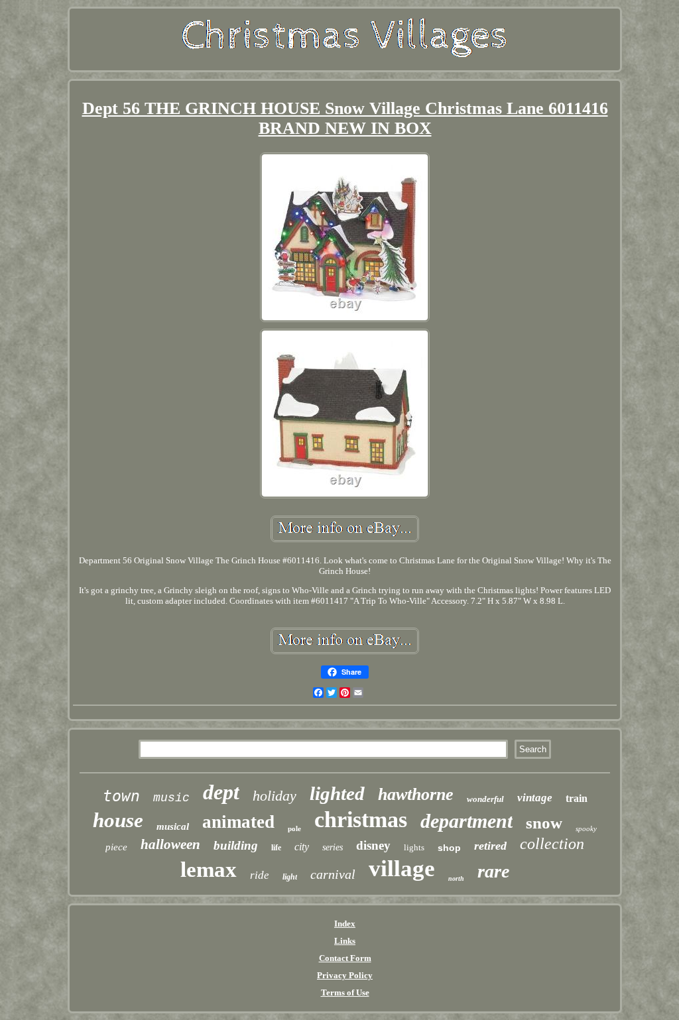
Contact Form (345, 958)
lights (414, 847)
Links (344, 941)
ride (259, 875)
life (276, 847)
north (456, 878)
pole (294, 828)
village (402, 868)
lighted (337, 793)
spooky (586, 828)
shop (449, 847)
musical (172, 826)
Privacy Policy (345, 975)
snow (544, 823)
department (466, 821)
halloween (170, 844)
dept (221, 792)
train (576, 798)
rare (493, 871)
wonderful (485, 799)
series (332, 847)
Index (344, 924)
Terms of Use (345, 992)
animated (238, 822)
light (289, 876)
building (236, 845)
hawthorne (416, 794)
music (171, 798)
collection (552, 843)
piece (116, 847)
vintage (534, 797)
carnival (332, 874)
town (121, 796)
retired (490, 845)
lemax (208, 869)
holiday (274, 795)
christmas (360, 819)
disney (373, 845)
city (301, 846)
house (118, 820)
